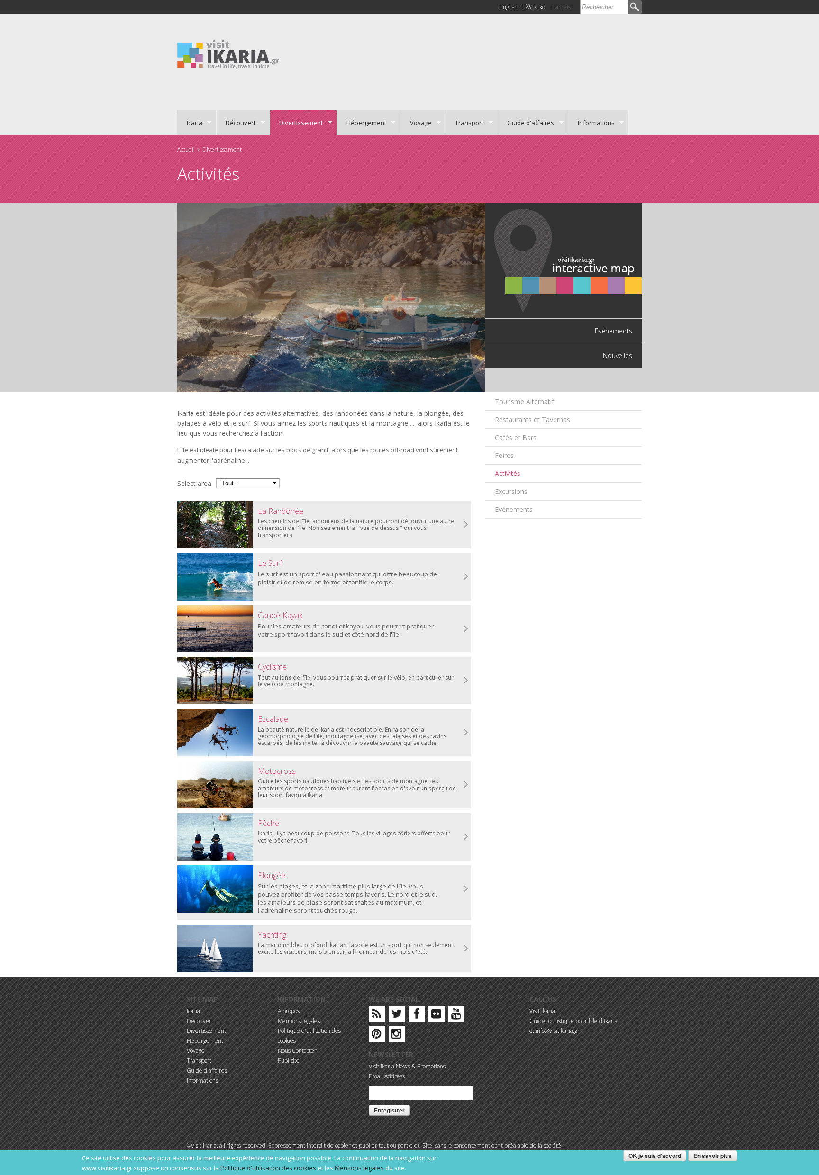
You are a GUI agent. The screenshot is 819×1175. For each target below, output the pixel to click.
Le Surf (270, 563)
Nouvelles (617, 355)
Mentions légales (299, 1021)
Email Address (387, 1076)
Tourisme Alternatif (524, 401)
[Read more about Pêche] (466, 837)
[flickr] (436, 1016)
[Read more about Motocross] (466, 785)
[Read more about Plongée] (466, 889)
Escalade (273, 719)
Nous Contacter (297, 1051)
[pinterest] (377, 1035)
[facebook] (416, 1016)
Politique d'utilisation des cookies (268, 1168)
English (509, 7)
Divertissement (296, 122)
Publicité (289, 1061)
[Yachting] (215, 948)
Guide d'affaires (526, 122)
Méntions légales (359, 1168)
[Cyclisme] (215, 680)
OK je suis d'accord (654, 1155)
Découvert (236, 122)
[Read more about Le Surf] (466, 577)
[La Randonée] (215, 524)
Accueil (186, 149)
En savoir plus (712, 1155)
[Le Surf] (215, 577)
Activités (507, 473)
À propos (289, 1011)
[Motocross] (215, 784)
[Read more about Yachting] (466, 948)
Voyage (416, 122)
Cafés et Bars (516, 437)
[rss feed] (376, 1016)
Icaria (189, 122)
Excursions (511, 491)
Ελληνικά (534, 7)
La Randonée (280, 511)
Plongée (271, 875)
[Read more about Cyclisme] (466, 680)
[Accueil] (228, 53)
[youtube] (456, 1016)
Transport (465, 122)
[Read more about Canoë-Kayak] (466, 629)
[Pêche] (215, 837)
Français (560, 7)
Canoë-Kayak (280, 615)
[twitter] (396, 1016)
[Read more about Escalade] (466, 733)
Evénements (613, 330)
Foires (504, 455)
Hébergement (361, 122)
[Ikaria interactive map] (563, 259)
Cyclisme (272, 667)
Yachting (272, 935)
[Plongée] (215, 889)
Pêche (268, 823)
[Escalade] (215, 732)
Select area (194, 483)
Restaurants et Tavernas (532, 419)
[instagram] (396, 1035)
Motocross (277, 771)
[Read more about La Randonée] (466, 525)
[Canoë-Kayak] (215, 629)
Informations (591, 122)
